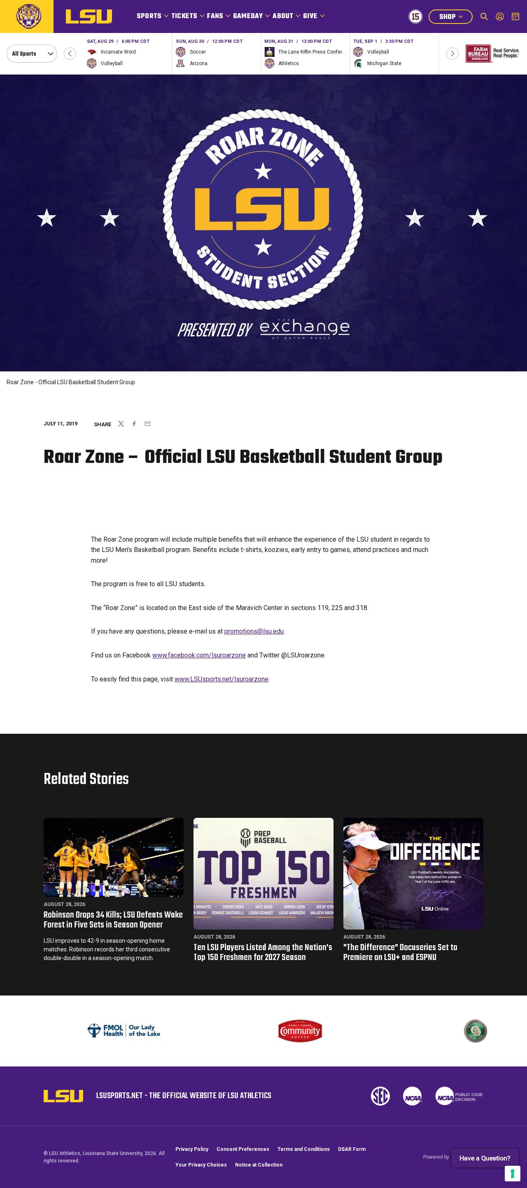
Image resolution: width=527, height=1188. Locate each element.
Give (310, 16)
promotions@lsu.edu (254, 631)
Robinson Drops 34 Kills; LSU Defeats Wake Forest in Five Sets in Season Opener (113, 920)
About (283, 16)
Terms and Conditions (303, 1149)
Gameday (248, 16)
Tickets (184, 16)
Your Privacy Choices (201, 1165)
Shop (456, 18)
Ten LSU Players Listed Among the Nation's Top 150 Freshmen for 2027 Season (263, 953)
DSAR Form (352, 1149)
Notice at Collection (258, 1165)
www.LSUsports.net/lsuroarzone (221, 679)
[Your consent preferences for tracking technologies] (512, 1173)
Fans (215, 16)
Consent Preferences (243, 1149)
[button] (70, 53)
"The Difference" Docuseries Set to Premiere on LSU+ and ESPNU (400, 953)
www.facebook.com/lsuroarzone (199, 655)
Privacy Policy (191, 1149)
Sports (149, 16)
